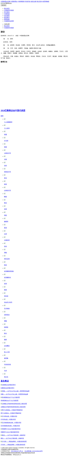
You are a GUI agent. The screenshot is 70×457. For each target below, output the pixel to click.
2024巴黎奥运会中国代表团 (13, 110)
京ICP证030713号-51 (17, 451)
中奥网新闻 (21, 1)
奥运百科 (39, 1)
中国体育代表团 (9, 10)
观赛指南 (7, 19)
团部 (2, 116)
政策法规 (33, 1)
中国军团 (7, 14)
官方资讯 (7, 12)
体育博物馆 (45, 1)
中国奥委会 (14, 1)
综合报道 (7, 15)
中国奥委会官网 (5, 1)
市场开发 (27, 1)
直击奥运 (7, 17)
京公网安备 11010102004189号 (34, 451)
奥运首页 (7, 8)
